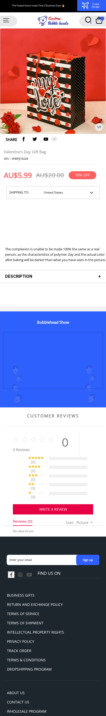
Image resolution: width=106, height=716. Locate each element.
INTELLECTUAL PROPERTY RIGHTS (35, 614)
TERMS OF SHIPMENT (25, 605)
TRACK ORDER (19, 632)
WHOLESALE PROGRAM (27, 693)
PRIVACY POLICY (20, 623)
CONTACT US (18, 684)
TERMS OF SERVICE (23, 595)
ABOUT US (16, 674)
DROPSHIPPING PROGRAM (29, 651)
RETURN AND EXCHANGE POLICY (35, 586)
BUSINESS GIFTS (20, 577)
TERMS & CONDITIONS (26, 641)
